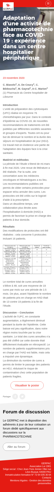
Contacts (46, 477)
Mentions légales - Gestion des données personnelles (30, 482)
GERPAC (8, 6)
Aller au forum (16, 446)
